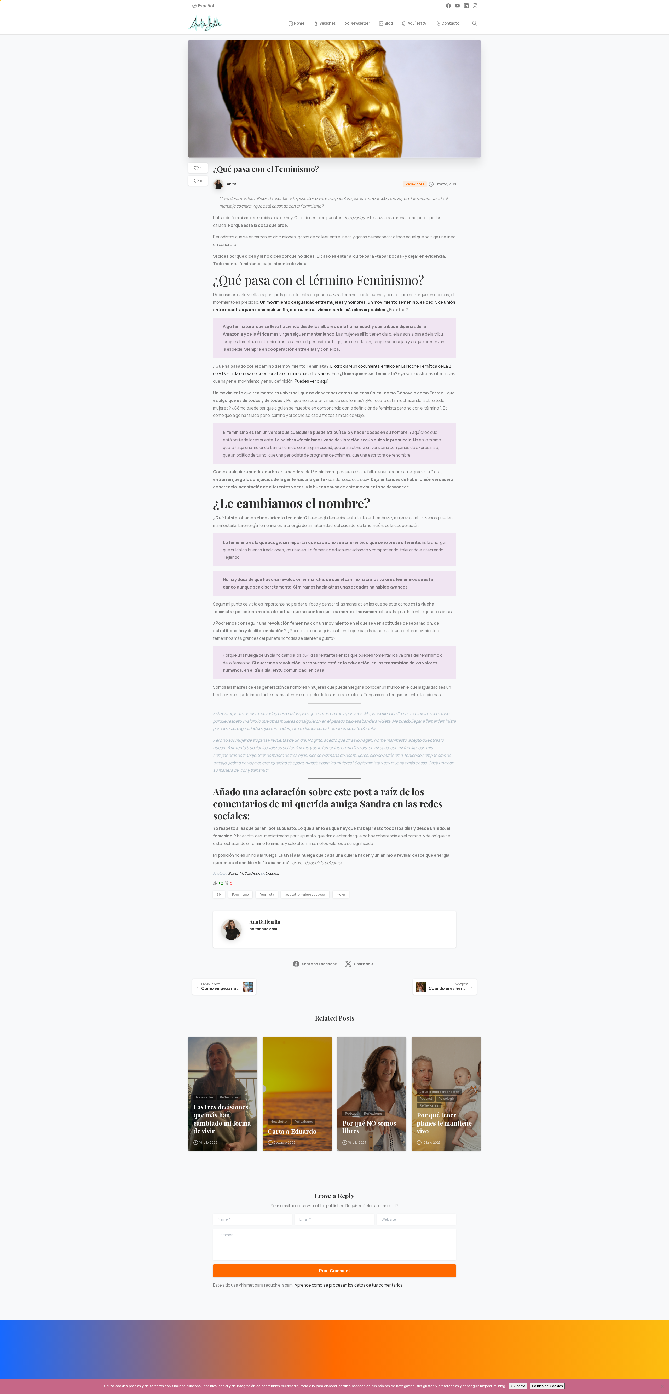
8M (219, 894)
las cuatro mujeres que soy (305, 894)
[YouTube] (457, 5)
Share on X (363, 963)
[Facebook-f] (195, 1347)
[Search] (474, 23)
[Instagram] (475, 5)
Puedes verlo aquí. (312, 381)
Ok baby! (518, 1386)
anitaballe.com (263, 928)
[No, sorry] (662, 1386)
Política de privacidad (233, 1377)
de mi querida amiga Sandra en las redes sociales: (328, 809)
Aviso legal (200, 1377)
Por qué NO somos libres (369, 1127)
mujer (340, 894)
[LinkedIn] (466, 5)
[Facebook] (448, 5)
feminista (266, 894)
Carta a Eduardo (292, 1131)
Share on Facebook (319, 963)
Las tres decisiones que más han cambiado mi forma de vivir (222, 1119)
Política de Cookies (547, 1386)
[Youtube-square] (218, 1347)
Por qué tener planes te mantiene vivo (444, 1123)
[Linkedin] (207, 1347)
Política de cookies (273, 1377)
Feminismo (240, 894)
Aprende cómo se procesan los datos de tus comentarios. (349, 1285)
